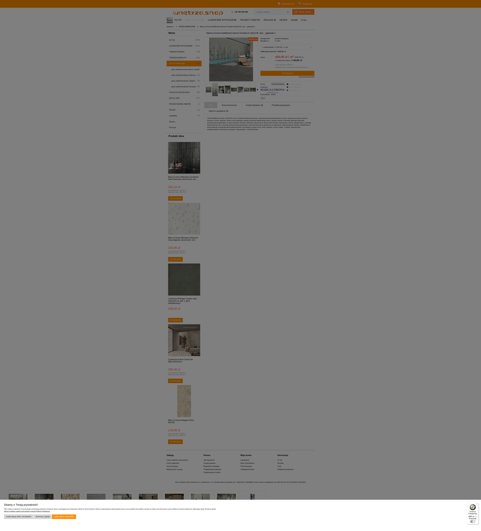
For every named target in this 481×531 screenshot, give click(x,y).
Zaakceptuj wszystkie (64, 516)
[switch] (472, 521)
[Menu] (476, 504)
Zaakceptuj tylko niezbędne (18, 516)
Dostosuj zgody (43, 516)
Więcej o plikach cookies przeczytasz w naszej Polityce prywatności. (27, 511)
